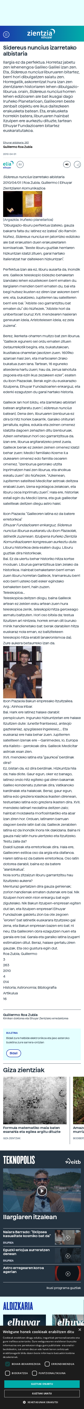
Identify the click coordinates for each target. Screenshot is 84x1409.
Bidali (14, 1053)
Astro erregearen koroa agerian (23, 1270)
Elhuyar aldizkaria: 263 (16, 142)
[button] (6, 34)
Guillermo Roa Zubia (17, 147)
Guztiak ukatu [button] (42, 1393)
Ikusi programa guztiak (63, 1288)
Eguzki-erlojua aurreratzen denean (26, 1252)
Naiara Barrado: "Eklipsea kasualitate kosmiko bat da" (27, 1234)
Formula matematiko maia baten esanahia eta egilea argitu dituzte (32, 1130)
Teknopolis (19, 1159)
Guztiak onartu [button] (42, 1384)
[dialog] (42, 1367)
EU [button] (20, 164)
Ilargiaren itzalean (30, 1217)
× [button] (79, 1329)
